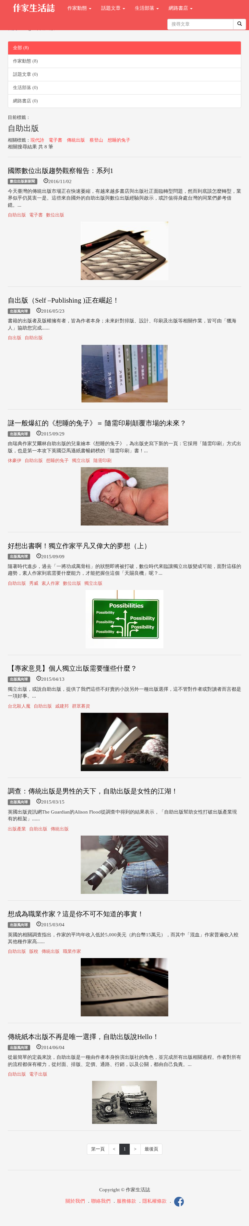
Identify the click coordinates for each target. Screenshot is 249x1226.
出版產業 (17, 829)
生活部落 (145, 8)
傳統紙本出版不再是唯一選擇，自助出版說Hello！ (83, 1037)
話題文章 (111, 8)
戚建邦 (62, 706)
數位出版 (55, 215)
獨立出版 (81, 460)
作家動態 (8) (25, 61)
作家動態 (77, 8)
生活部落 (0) (25, 87)
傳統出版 (76, 140)
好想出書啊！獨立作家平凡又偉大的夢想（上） (79, 546)
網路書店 (179, 8)
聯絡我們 (101, 1201)
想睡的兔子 (119, 140)
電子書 (55, 140)
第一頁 (98, 1149)
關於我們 (75, 1201)
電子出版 (38, 1074)
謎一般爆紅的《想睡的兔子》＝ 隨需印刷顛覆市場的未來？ (97, 423)
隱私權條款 (154, 1201)
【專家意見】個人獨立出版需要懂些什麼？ (72, 668)
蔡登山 (96, 140)
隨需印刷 (102, 460)
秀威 (33, 583)
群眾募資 (81, 706)
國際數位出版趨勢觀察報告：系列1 (60, 171)
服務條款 (126, 1201)
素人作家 (51, 583)
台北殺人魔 (19, 706)
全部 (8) (21, 47)
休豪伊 (14, 460)
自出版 (14, 337)
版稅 (33, 951)
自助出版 (17, 215)
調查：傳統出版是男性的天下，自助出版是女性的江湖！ (93, 791)
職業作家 (72, 951)
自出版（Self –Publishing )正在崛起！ (63, 300)
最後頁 (151, 1149)
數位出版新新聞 (22, 181)
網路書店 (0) (25, 100)
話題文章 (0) (25, 74)
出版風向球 (19, 311)
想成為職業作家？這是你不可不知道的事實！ (76, 914)
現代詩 (37, 140)
